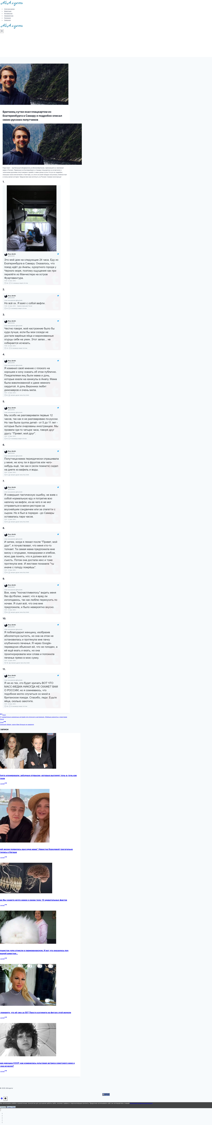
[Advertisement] (106, 45)
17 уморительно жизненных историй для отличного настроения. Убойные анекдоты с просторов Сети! (33, 717)
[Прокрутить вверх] (1, 1099)
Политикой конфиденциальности (141, 1103)
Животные (7, 11)
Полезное (7, 18)
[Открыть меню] (2, 31)
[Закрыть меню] (0, 1109)
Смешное (7, 20)
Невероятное (8, 16)
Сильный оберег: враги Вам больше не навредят (17, 723)
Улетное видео (9, 9)
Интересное (8, 13)
